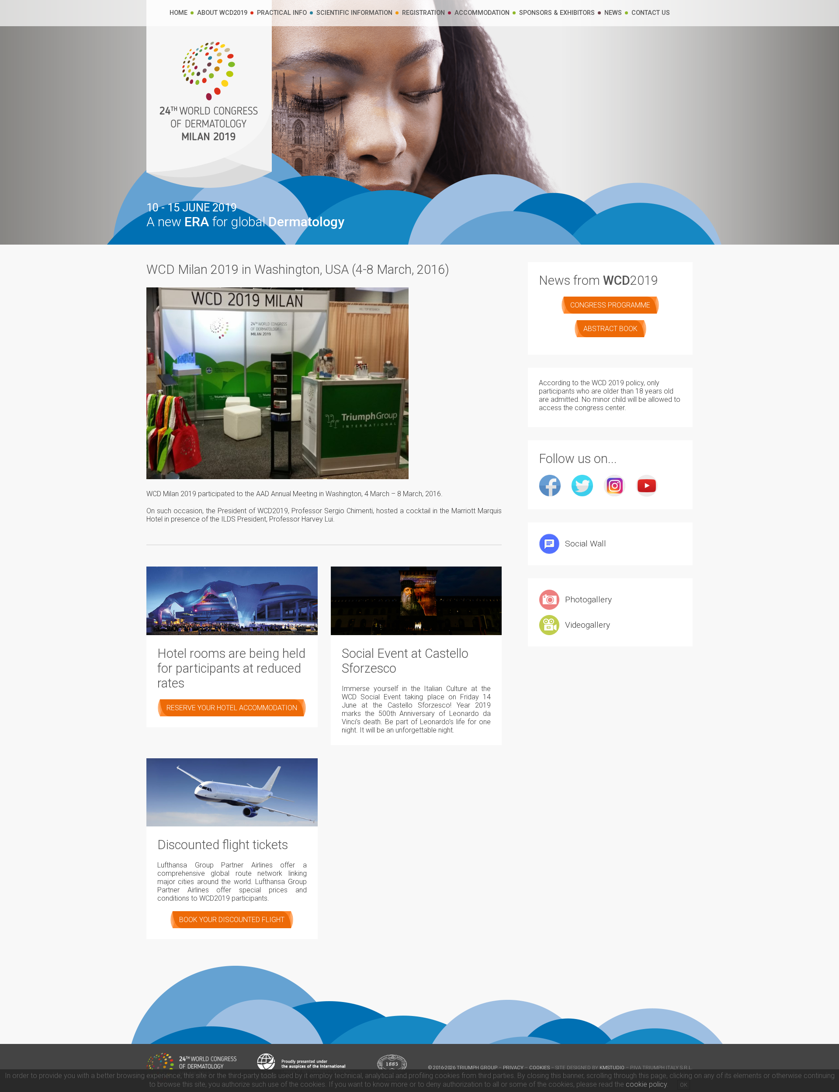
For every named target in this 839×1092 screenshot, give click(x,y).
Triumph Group (477, 1068)
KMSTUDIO (612, 1068)
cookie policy (646, 1084)
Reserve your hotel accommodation (231, 708)
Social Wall (585, 544)
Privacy (513, 1068)
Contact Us (650, 13)
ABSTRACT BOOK (610, 329)
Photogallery (588, 599)
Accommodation (482, 13)
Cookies (539, 1068)
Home (178, 13)
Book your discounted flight (231, 920)
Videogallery (587, 625)
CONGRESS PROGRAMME (610, 305)
